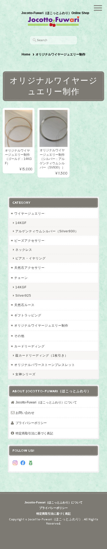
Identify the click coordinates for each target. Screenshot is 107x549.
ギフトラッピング (27, 315)
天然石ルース (24, 305)
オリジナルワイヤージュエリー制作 (41, 325)
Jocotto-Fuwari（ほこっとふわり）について (46, 402)
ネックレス (23, 249)
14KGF (20, 222)
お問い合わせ (25, 412)
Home (26, 54)
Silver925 (23, 295)
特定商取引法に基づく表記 (34, 433)
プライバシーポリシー (31, 423)
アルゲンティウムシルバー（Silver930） (46, 231)
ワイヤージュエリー (29, 213)
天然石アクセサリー (29, 267)
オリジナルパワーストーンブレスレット (44, 364)
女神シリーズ (25, 374)
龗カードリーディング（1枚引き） (41, 355)
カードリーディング (29, 346)
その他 (19, 336)
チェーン (21, 277)
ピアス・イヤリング (30, 258)
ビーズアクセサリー (29, 240)
